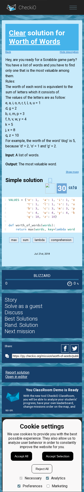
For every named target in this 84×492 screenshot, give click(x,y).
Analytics (58, 478)
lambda (40, 240)
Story (11, 300)
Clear (17, 33)
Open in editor (16, 377)
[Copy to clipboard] (8, 356)
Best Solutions (21, 319)
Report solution (17, 372)
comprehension (61, 240)
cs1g (73, 187)
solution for (37, 37)
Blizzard (42, 276)
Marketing (59, 486)
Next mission (20, 331)
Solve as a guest (24, 306)
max (14, 240)
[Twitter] (75, 348)
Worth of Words (34, 41)
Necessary (33, 478)
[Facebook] (66, 348)
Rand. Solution (21, 325)
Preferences (32, 486)
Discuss (14, 312)
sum (25, 240)
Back (8, 52)
